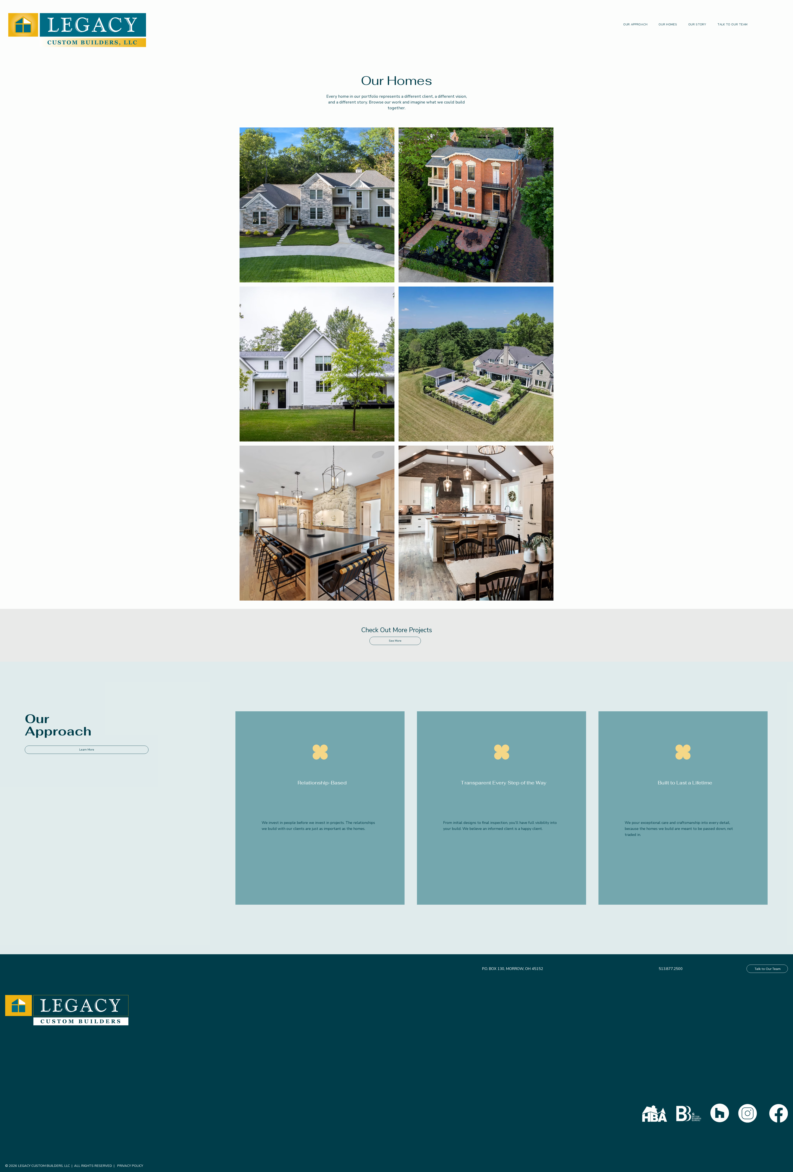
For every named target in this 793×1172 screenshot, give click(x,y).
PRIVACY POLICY (130, 1166)
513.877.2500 (671, 968)
